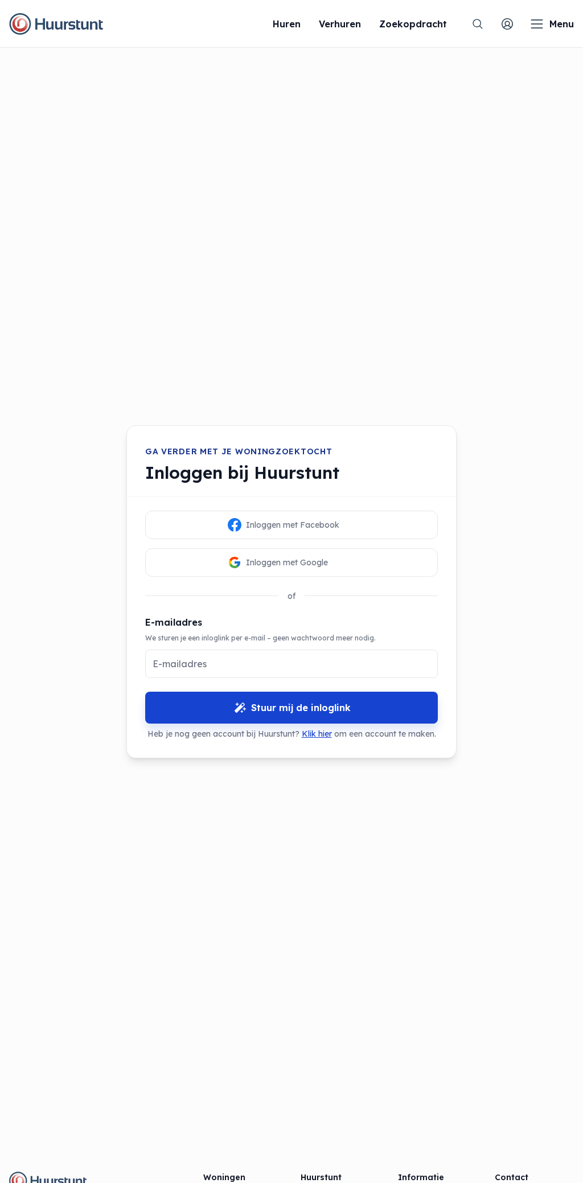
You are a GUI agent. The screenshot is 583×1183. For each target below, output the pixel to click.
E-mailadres (173, 622)
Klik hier (317, 734)
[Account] (507, 24)
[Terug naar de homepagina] (56, 24)
